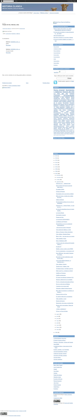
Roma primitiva (70, 126)
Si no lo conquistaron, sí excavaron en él (65, 251)
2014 (56, 158)
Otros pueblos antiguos (65, 101)
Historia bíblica (56, 63)
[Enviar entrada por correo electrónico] (2, 33)
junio (57, 318)
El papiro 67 (58, 246)
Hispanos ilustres (69, 129)
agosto (58, 314)
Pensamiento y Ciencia (61, 112)
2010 (56, 166)
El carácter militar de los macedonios (64, 296)
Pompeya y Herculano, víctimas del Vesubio (63, 342)
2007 (56, 173)
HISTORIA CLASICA (12, 6)
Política (55, 132)
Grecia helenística (57, 52)
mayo (57, 320)
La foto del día (8, 33)
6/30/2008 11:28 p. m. (15, 41)
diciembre (58, 175)
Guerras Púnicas (61, 122)
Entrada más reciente (7, 82)
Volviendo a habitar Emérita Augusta (64, 288)
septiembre (59, 181)
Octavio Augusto (57, 384)
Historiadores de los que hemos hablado (65, 193)
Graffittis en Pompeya (61, 273)
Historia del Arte (68, 92)
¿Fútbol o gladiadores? (61, 309)
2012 (56, 162)
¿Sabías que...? (69, 107)
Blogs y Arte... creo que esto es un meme (65, 236)
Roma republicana (57, 50)
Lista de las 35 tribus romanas (60, 355)
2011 (56, 164)
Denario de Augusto (60, 301)
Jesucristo (56, 123)
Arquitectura (71, 118)
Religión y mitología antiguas (62, 105)
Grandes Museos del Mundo (64, 103)
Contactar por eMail (58, 398)
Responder (8, 45)
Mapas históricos (69, 133)
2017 (56, 155)
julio (57, 316)
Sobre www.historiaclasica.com (64, 125)
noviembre (58, 177)
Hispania (56, 101)
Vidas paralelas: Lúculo (61, 298)
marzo (57, 325)
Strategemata (62, 129)
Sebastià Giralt (22, 28)
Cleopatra (60, 127)
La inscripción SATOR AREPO (62, 219)
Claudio (55, 369)
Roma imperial (56, 46)
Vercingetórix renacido (61, 215)
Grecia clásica (56, 54)
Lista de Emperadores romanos (60, 351)
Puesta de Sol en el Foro (61, 294)
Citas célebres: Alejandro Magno (63, 234)
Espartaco (56, 388)
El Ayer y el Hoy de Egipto (62, 311)
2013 (56, 160)
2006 (56, 332)
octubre (58, 179)
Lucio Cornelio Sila (70, 131)
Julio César (56, 382)
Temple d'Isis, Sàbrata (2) (7, 28)
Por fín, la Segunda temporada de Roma (65, 281)
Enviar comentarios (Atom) (14, 85)
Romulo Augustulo (58, 381)
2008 (56, 171)
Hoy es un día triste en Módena (63, 284)
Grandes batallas (63, 117)
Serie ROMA (61, 121)
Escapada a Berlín (60, 189)
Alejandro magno (57, 377)
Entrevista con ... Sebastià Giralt (63, 183)
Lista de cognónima (58, 359)
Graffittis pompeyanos (61, 275)
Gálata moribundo (60, 199)
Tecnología (66, 102)
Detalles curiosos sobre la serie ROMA (64, 248)
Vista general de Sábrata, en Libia (63, 229)
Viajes (55, 108)
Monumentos (70, 100)
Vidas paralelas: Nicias (61, 238)
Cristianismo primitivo (57, 48)
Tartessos (72, 132)
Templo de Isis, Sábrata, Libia (10, 24)
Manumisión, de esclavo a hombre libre (64, 303)
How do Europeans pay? (59, 35)
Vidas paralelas (60, 107)
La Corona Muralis (60, 212)
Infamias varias (64, 114)
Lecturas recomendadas (64, 95)
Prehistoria (56, 65)
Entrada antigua (46, 82)
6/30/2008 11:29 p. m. (15, 49)
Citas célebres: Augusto (61, 264)
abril (57, 323)
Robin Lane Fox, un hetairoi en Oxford (64, 270)
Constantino (56, 129)
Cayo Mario (57, 131)
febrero (58, 327)
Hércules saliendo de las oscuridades (64, 279)
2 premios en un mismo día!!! (62, 286)
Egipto (72, 93)
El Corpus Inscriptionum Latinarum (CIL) (65, 277)
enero (57, 329)
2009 (56, 169)
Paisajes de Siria (59, 217)
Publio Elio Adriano (64, 124)
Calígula (55, 127)
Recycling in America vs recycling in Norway (63, 37)
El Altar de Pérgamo (60, 191)
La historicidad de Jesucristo (60, 338)
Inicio (27, 82)
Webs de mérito (70, 117)
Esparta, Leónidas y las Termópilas (61, 349)
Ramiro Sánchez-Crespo (13, 410)
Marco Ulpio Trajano (67, 127)
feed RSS (56, 72)
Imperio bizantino (60, 132)
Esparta (63, 119)
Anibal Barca (56, 386)
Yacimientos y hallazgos (15, 33)
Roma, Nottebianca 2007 (61, 240)
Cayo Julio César (67, 111)
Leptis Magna (67, 132)
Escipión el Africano (58, 379)
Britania (72, 122)
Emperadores (63, 100)
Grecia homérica (58, 118)
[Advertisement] (38, 18)
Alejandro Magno (57, 119)
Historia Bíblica (63, 115)
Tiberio (55, 133)
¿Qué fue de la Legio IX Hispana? (63, 227)
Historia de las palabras (64, 128)
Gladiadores (68, 122)
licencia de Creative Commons (14, 415)
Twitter (72, 81)
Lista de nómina (57, 357)
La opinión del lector (64, 109)
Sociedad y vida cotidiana (62, 97)
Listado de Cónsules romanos (60, 353)
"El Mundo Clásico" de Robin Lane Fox (64, 268)
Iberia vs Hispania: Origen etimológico (64, 232)
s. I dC (72, 128)
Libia (65, 133)
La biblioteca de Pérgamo (61, 221)
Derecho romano (60, 133)
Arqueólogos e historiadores (65, 108)
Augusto (68, 121)
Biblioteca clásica (44, 12)
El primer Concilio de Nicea (59, 340)
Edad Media (63, 131)
